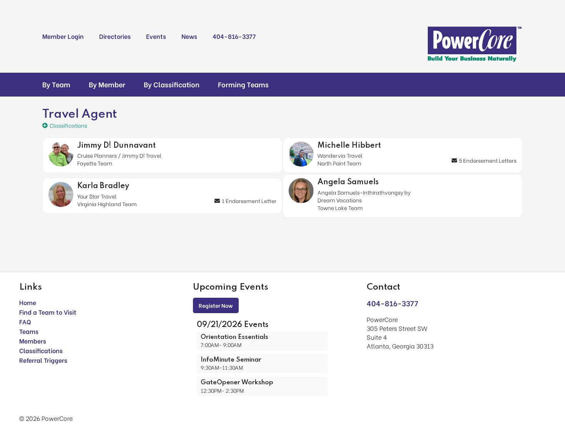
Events (156, 36)
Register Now (216, 305)
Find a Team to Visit (47, 311)
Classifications (41, 350)
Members (32, 340)
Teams (28, 331)
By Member (107, 84)
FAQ (25, 321)
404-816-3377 (234, 36)
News (189, 36)
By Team (56, 84)
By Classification (171, 84)
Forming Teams (243, 84)
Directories (115, 36)
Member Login (63, 36)
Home (27, 302)
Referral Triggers (43, 359)
